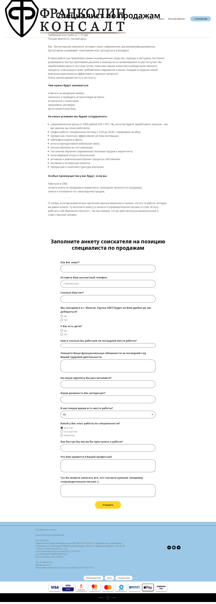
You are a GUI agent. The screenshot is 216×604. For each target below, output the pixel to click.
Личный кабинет (176, 18)
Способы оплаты (124, 578)
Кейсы (161, 18)
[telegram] (178, 547)
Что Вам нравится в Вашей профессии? (86, 456)
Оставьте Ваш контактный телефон (83, 277)
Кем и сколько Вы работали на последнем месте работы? (98, 340)
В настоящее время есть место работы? (86, 408)
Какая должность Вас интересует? (82, 393)
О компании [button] (137, 18)
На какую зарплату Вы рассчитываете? (86, 378)
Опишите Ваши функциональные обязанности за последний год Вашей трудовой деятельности (103, 355)
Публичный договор (93, 578)
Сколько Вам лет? (72, 292)
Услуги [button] (150, 18)
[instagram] (174, 547)
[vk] (169, 547)
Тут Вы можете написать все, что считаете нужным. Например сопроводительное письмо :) (101, 479)
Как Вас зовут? (70, 262)
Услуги (109, 578)
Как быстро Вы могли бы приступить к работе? (91, 441)
